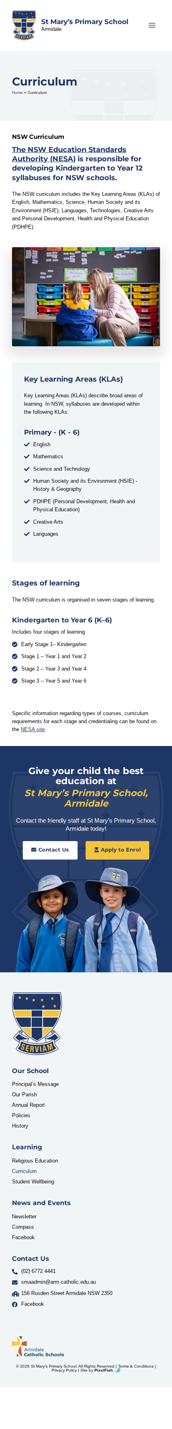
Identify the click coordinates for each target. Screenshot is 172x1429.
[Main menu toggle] (152, 25)
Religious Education (35, 1161)
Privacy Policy (64, 1370)
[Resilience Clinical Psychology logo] (37, 1023)
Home (17, 92)
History (20, 1126)
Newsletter (24, 1217)
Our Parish (24, 1095)
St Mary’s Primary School (84, 22)
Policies (21, 1115)
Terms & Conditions (136, 1366)
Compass (23, 1227)
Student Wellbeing (33, 1182)
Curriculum (24, 1171)
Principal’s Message (35, 1084)
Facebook (23, 1237)
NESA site (33, 729)
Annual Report (28, 1105)
